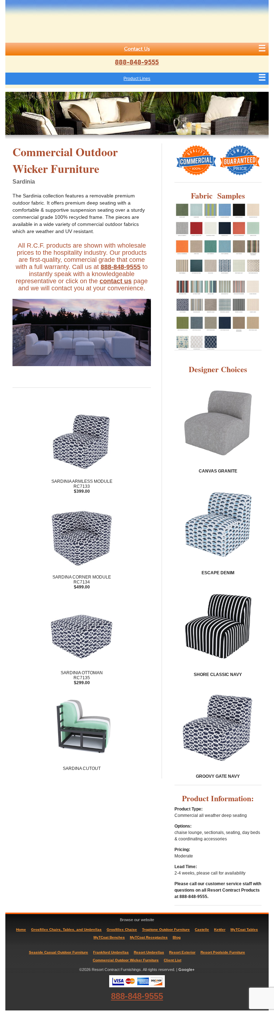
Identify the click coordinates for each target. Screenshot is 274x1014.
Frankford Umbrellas (111, 952)
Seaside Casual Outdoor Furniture (58, 952)
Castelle (202, 929)
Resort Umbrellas (149, 952)
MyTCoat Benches (109, 937)
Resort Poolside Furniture (223, 952)
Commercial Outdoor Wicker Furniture (126, 960)
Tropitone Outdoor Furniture (166, 929)
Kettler (219, 929)
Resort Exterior (182, 952)
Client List (172, 960)
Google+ (186, 969)
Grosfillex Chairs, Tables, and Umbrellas (66, 929)
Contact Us (137, 49)
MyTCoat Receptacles (149, 937)
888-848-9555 (137, 62)
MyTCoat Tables (244, 929)
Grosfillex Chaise (122, 929)
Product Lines (136, 78)
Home (21, 929)
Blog (177, 937)
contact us (116, 281)
